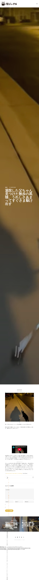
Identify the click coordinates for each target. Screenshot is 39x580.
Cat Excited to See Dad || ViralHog (14, 473)
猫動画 (6, 187)
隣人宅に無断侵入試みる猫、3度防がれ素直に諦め (28, 524)
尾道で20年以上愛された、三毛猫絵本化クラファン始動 (11, 524)
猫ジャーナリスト (7, 534)
